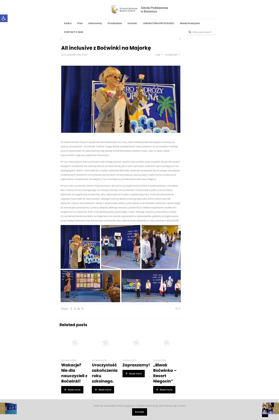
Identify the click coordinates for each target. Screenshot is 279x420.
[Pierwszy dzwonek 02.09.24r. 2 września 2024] (8, 408)
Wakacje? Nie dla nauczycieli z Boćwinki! (74, 373)
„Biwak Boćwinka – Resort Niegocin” (165, 373)
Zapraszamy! (136, 365)
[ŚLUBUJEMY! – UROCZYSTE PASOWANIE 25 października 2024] (270, 408)
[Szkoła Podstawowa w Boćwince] (140, 9)
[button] (4, 18)
